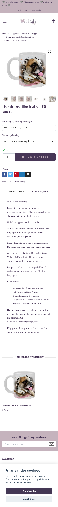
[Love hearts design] (29, 21)
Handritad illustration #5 (16, 406)
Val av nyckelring (10, 135)
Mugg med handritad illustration (20, 37)
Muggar (34, 33)
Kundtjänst (8, 458)
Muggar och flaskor (19, 33)
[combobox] (29, 128)
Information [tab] (16, 192)
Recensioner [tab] (40, 192)
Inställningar (29, 499)
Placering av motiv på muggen (17, 121)
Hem (4, 33)
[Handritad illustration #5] (29, 385)
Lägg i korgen (37, 157)
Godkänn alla (29, 491)
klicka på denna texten (28, 332)
